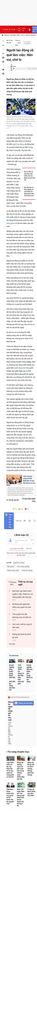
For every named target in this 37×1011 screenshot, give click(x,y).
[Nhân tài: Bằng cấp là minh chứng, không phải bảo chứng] (31, 758)
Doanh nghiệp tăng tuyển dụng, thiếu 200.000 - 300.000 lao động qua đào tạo (12, 677)
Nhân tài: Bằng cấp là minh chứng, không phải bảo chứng (30, 769)
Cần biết (19, 29)
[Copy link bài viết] (29, 520)
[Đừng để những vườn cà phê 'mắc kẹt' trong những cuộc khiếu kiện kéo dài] (21, 758)
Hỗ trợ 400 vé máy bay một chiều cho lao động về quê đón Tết (29, 176)
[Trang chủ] (2, 35)
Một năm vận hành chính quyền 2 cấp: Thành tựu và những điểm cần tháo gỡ (22, 594)
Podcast (6, 29)
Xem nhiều (13, 35)
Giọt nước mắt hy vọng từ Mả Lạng (22, 625)
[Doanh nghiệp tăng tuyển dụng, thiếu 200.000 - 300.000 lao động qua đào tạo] (12, 661)
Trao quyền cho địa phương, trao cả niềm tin (21, 615)
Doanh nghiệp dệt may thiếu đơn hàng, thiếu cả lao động (29, 673)
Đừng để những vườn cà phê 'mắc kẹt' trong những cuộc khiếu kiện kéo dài (21, 771)
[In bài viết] (3, 73)
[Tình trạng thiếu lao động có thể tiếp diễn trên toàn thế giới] (21, 661)
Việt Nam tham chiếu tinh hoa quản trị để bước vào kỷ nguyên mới (10, 796)
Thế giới (27, 35)
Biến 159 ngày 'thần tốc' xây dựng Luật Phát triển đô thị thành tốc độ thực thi (20, 797)
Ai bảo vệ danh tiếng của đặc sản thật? (31, 792)
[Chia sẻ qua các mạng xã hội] (34, 520)
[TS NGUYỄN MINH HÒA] (8, 67)
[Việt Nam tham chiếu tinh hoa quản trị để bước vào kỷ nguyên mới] (10, 784)
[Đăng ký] (23, 703)
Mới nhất (6, 35)
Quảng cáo (24, 29)
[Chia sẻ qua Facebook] (24, 520)
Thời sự (22, 35)
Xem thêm (12, 644)
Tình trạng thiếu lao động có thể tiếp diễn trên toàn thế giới (21, 674)
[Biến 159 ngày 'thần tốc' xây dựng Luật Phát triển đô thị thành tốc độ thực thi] (21, 784)
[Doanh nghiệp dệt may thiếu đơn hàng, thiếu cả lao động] (30, 661)
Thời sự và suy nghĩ (25, 583)
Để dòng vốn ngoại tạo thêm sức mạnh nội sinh (21, 605)
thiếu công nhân (13, 570)
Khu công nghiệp (23, 566)
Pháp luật (33, 35)
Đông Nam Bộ (11, 223)
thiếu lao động (27, 570)
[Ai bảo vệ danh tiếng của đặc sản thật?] (31, 784)
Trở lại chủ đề (9, 42)
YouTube (13, 29)
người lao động (18, 144)
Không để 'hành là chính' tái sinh (21, 635)
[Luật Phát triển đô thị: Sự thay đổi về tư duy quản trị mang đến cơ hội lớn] (10, 758)
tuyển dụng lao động (22, 368)
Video (18, 35)
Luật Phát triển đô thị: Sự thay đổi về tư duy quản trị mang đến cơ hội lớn (10, 770)
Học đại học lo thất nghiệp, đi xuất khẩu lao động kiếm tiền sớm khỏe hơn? (29, 192)
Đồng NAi (10, 566)
